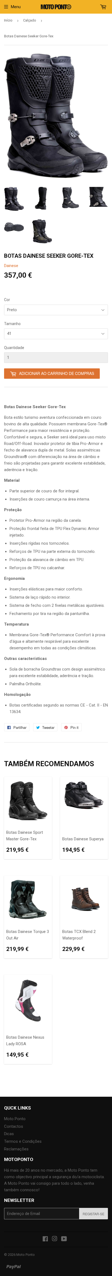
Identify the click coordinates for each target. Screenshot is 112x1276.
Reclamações (16, 1149)
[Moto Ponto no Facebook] (45, 1239)
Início (8, 20)
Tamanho (12, 324)
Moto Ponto (15, 1118)
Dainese (11, 265)
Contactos (13, 1126)
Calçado (29, 20)
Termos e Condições (23, 1141)
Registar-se (93, 1213)
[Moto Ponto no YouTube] (64, 1239)
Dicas (9, 1133)
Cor (7, 300)
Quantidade (14, 347)
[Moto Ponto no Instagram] (54, 1239)
